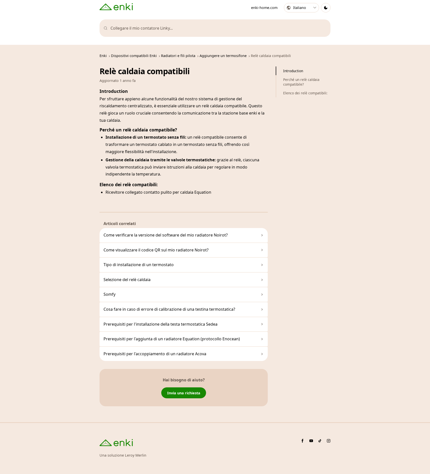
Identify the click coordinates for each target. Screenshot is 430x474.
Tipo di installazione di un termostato (139, 264)
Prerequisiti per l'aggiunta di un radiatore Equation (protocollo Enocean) (172, 339)
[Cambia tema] (325, 7)
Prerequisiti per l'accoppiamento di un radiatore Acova (155, 353)
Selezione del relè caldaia (127, 279)
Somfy (109, 294)
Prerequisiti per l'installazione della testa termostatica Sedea (160, 324)
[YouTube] (311, 441)
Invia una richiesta (183, 393)
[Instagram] (328, 441)
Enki (103, 55)
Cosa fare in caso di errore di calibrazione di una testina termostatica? (169, 309)
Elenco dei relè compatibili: (305, 93)
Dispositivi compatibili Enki (134, 55)
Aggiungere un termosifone (223, 55)
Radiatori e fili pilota (178, 55)
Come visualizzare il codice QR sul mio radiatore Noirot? (156, 250)
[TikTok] (320, 441)
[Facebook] (302, 441)
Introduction (293, 70)
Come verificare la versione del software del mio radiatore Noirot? (166, 235)
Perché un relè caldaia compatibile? (301, 82)
